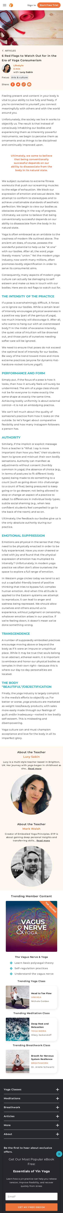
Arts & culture (19, 77)
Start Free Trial (49, 5)
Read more (34, 768)
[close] (59, 1154)
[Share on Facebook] (13, 84)
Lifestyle (18, 65)
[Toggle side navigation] (4, 5)
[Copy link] (24, 84)
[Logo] (11, 5)
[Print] (29, 84)
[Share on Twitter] (18, 84)
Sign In (32, 5)
